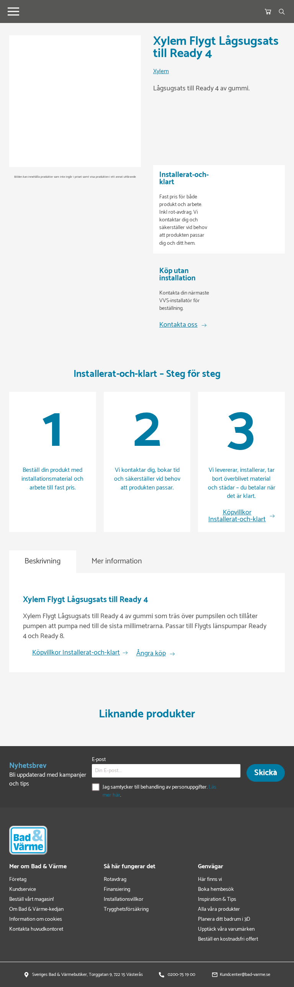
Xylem (161, 71)
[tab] (42, 561)
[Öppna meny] (13, 11)
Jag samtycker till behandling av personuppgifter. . (159, 791)
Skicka (265, 773)
